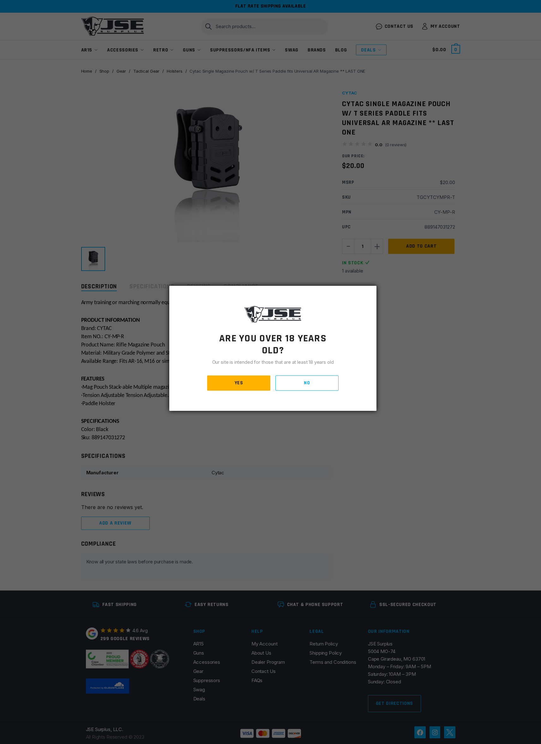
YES (239, 383)
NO (307, 383)
